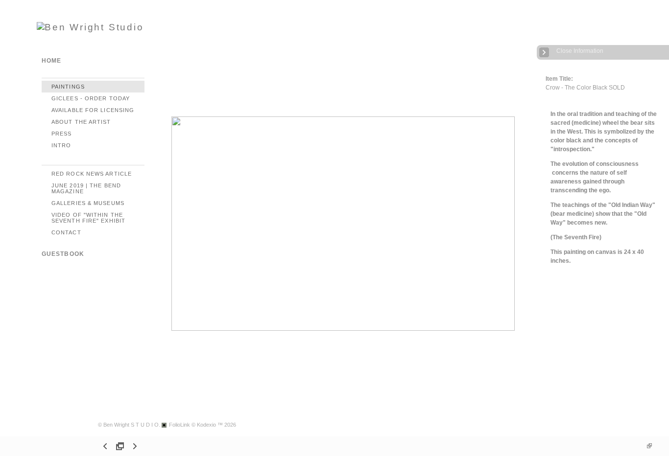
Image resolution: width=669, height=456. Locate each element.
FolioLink (179, 425)
